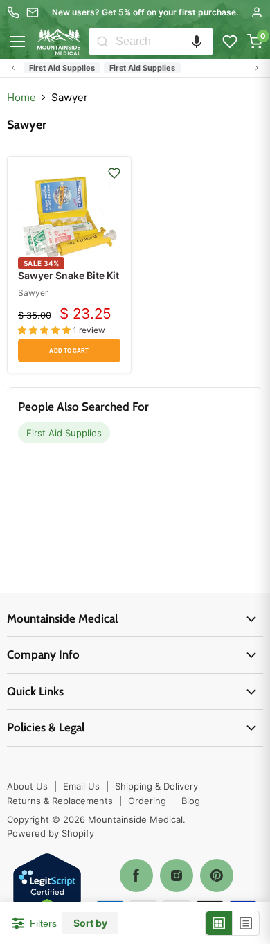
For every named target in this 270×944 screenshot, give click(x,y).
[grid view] (219, 923)
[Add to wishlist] (114, 173)
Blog (190, 800)
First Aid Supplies (62, 68)
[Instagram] (176, 875)
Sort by (90, 923)
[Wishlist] (230, 41)
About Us (27, 786)
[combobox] (164, 41)
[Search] (102, 41)
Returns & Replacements (60, 800)
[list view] (246, 923)
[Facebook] (136, 875)
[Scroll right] (256, 67)
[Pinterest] (216, 875)
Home (21, 97)
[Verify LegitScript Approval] (47, 888)
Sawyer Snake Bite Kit (68, 275)
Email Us (81, 786)
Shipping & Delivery (156, 786)
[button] (197, 42)
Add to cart (69, 351)
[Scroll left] (13, 67)
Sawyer (33, 292)
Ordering (147, 800)
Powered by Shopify (50, 833)
